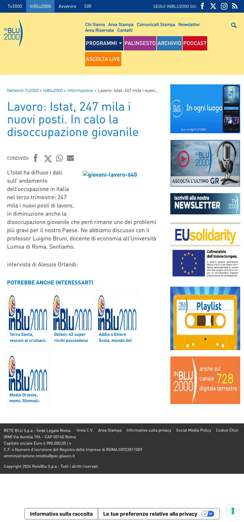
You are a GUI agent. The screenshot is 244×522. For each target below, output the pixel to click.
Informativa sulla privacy (148, 430)
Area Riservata (99, 30)
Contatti (125, 30)
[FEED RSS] (234, 6)
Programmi (101, 43)
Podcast (195, 43)
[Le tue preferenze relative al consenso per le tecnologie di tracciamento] (233, 511)
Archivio (169, 43)
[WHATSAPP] (59, 157)
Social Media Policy (193, 430)
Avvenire (67, 6)
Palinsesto (140, 43)
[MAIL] (70, 157)
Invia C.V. (85, 430)
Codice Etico (227, 430)
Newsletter (189, 24)
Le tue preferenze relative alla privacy (150, 514)
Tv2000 (15, 6)
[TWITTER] (213, 6)
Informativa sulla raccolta (61, 514)
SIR (88, 6)
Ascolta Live (103, 58)
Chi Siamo (95, 24)
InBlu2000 (40, 6)
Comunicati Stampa (156, 24)
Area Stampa (121, 24)
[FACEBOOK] (202, 6)
